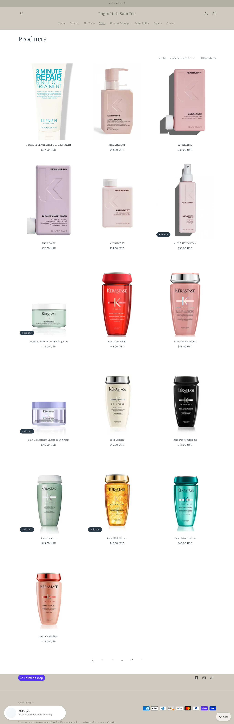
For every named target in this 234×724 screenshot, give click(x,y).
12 (131, 659)
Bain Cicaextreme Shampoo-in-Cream (48, 439)
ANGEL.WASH (49, 243)
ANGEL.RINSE (185, 144)
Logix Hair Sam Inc (34, 722)
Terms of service (108, 722)
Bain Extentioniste (185, 538)
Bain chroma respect (185, 341)
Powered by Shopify (53, 722)
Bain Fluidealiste (48, 636)
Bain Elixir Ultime (117, 538)
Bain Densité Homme (185, 439)
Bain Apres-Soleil (117, 341)
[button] (22, 13)
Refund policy (73, 722)
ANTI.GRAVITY (117, 243)
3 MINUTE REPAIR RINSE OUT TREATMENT (48, 144)
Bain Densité (117, 439)
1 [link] (93, 659)
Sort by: (162, 57)
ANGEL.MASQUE (117, 144)
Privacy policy (90, 722)
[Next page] (141, 659)
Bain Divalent (48, 538)
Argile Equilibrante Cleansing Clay (48, 341)
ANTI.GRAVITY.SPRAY (185, 243)
